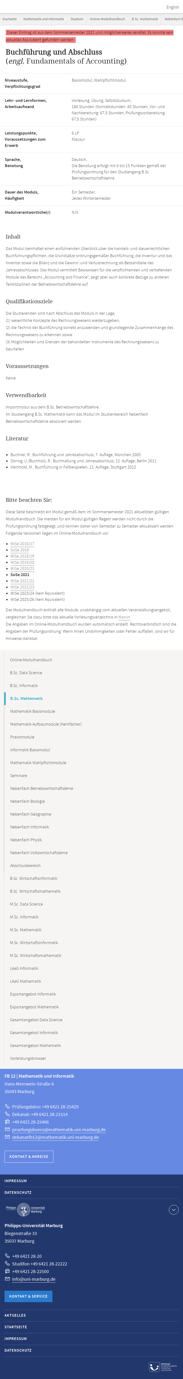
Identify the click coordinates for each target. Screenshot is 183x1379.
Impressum (16, 1181)
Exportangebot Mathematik (34, 1007)
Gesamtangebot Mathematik (35, 1046)
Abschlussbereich (25, 866)
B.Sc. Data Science (26, 673)
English (173, 7)
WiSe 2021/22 (22, 581)
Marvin (124, 617)
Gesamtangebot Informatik (34, 1033)
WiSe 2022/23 (22, 587)
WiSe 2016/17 (22, 544)
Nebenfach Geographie (30, 814)
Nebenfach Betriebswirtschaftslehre (41, 789)
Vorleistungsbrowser (28, 1058)
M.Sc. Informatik (24, 917)
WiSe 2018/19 (22, 556)
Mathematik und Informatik (43, 19)
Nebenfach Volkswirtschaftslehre (39, 853)
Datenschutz (18, 1192)
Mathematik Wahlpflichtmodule (38, 763)
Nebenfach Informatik (29, 827)
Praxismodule (22, 737)
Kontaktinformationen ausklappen (173, 1210)
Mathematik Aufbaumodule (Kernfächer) (46, 724)
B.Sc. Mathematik (145, 19)
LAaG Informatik (24, 968)
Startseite (9, 19)
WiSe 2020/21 (22, 569)
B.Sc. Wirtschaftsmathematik (35, 891)
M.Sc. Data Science (26, 904)
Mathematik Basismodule (32, 711)
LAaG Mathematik (25, 981)
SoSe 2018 (19, 550)
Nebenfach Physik (26, 840)
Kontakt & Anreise (29, 1156)
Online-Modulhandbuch (107, 19)
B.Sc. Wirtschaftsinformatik (33, 878)
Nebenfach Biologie (27, 801)
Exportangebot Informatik (33, 994)
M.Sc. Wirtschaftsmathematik (35, 956)
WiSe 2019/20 (22, 562)
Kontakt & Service (28, 1296)
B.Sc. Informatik (24, 686)
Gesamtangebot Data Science (36, 1020)
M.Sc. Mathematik (25, 930)
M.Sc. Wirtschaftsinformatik (34, 943)
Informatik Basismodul (30, 750)
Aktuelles (15, 1315)
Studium (77, 19)
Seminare (18, 776)
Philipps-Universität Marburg (25, 1209)
